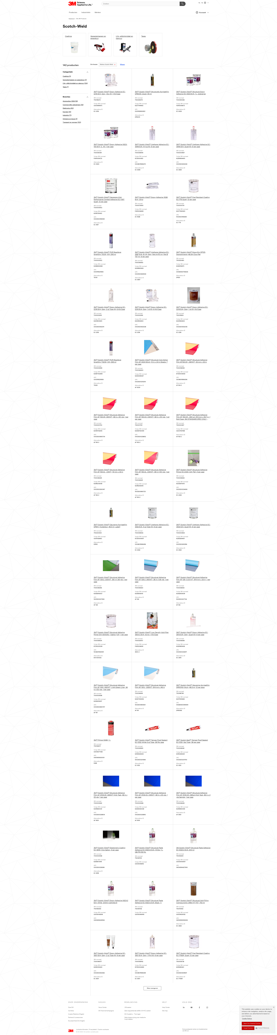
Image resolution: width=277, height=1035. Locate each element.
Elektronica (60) (68, 108)
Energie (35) (67, 112)
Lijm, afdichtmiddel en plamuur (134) (75, 83)
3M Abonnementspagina (106, 1010)
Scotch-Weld (106, 64)
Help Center (166, 1007)
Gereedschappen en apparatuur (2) (75, 80)
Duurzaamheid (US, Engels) (76, 1021)
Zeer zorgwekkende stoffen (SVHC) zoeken (137, 1010)
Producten (73, 12)
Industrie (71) (67, 115)
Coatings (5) (67, 76)
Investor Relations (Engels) (76, 1014)
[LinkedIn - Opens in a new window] (183, 1007)
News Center (102, 1007)
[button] (262, 1028)
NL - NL (201, 3)
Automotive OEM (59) (70, 101)
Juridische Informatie (82, 1029)
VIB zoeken (127, 1007)
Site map (165, 1010)
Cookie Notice (247, 1019)
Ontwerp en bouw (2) (70, 119)
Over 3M (71, 1007)
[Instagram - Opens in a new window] (207, 1007)
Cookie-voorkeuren (103, 1029)
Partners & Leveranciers (75, 1017)
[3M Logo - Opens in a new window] (80, 4)
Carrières (71, 1010)
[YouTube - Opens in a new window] (191, 1007)
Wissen (122, 64)
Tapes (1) (65, 87)
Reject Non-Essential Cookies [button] (252, 1023)
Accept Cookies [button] (248, 1028)
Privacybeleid (93, 1029)
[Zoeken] (183, 4)
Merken (98, 12)
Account (202, 13)
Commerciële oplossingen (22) (73, 105)
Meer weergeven (152, 988)
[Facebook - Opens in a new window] (199, 1007)
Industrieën (85, 12)
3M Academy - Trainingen (132, 1014)
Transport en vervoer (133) (72, 122)
